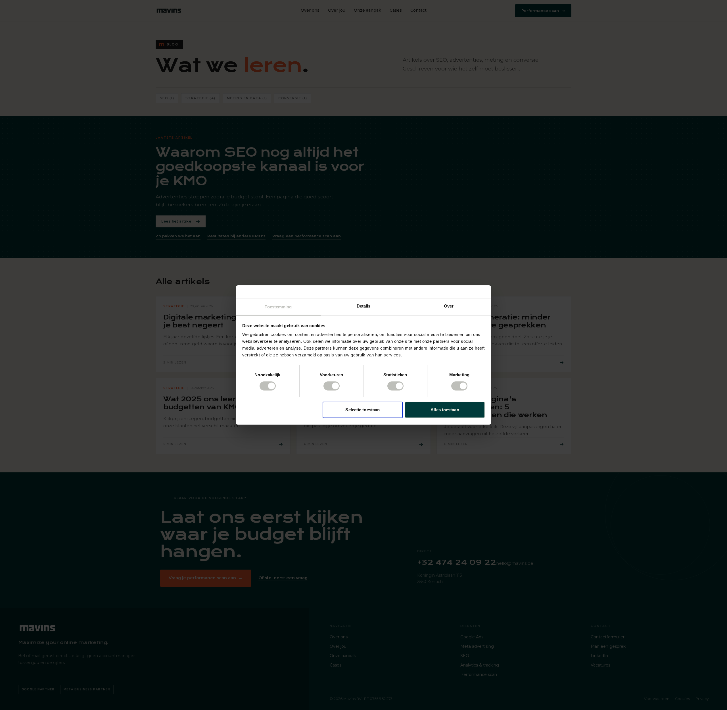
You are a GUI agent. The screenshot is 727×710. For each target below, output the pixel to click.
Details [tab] (364, 306)
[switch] (331, 386)
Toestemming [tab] (278, 306)
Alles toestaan (445, 409)
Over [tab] (449, 306)
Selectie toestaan (362, 409)
